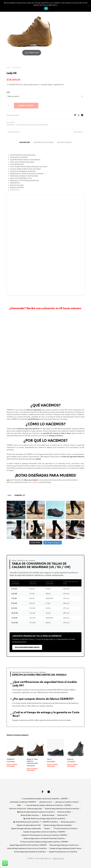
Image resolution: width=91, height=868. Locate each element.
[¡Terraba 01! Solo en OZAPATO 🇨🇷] (75, 510)
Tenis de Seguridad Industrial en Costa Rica (30, 852)
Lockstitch (34, 482)
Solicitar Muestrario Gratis (27, 647)
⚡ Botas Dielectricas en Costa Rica (27, 125)
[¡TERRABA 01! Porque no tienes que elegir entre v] (55, 529)
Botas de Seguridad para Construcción (64, 845)
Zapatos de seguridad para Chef (29, 825)
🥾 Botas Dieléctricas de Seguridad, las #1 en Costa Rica (44, 818)
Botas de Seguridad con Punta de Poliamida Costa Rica (44, 838)
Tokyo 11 (49, 759)
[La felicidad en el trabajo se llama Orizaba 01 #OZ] (75, 529)
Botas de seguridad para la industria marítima (62, 808)
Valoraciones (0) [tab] (64, 142)
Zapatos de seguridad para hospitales (58, 825)
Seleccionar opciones (12, 765)
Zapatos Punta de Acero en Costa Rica (63, 852)
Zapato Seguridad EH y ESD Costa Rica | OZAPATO (28, 845)
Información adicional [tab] (43, 142)
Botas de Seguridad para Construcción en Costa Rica (27, 848)
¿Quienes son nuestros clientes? (67, 802)
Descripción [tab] (25, 142)
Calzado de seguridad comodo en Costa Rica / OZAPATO (44, 832)
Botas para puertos (68, 822)
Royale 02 (70, 759)
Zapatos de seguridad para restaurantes (26, 828)
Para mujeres (17, 67)
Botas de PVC (62, 815)
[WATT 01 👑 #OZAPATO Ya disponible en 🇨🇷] (16, 510)
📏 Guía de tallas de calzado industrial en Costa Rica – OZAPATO (44, 799)
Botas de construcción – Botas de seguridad (25, 808)
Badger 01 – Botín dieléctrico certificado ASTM (32, 761)
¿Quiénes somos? (45, 802)
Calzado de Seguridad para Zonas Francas (65, 848)
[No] (88, 6)
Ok (46, 8)
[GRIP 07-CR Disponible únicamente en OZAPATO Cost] (35, 510)
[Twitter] (79, 115)
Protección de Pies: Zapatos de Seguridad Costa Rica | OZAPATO (44, 842)
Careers (47, 828)
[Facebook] (76, 115)
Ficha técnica (14, 190)
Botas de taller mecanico (30, 815)
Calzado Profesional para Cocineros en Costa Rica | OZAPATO (44, 835)
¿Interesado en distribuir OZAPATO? (23, 802)
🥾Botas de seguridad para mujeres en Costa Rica (35, 812)
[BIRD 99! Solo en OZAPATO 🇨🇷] (35, 529)
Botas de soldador (64, 812)
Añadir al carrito (26, 105)
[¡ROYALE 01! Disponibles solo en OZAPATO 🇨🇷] (16, 529)
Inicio (8, 67)
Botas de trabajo (48, 815)
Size (8, 92)
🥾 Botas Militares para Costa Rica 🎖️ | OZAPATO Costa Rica (35, 822)
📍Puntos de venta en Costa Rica (65, 828)
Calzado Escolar (58, 858)
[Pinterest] (82, 115)
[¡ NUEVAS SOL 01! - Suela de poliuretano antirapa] (55, 510)
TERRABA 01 (10, 759)
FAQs (19, 805)
